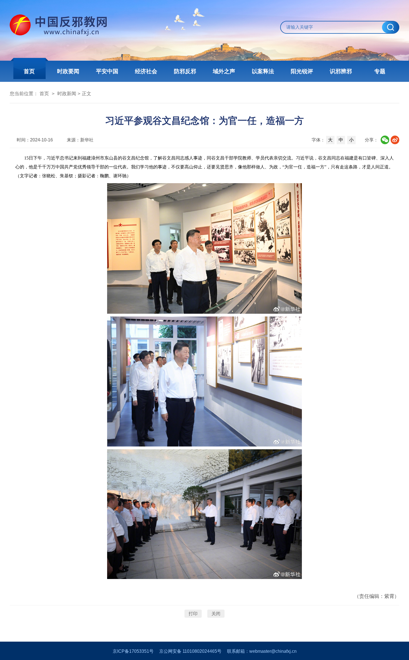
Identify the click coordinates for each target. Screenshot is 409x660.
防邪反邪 (185, 71)
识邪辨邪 (341, 71)
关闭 (215, 613)
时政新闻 (66, 93)
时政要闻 (68, 71)
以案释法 (263, 71)
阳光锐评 (302, 71)
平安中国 (107, 71)
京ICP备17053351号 (133, 651)
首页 (29, 71)
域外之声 (224, 71)
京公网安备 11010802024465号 (190, 651)
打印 (193, 613)
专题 (379, 71)
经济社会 (146, 71)
